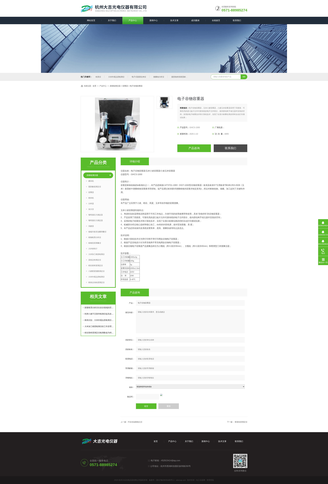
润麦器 (91, 226)
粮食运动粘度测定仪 (96, 282)
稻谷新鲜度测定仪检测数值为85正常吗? (99, 333)
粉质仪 (98, 77)
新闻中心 (154, 20)
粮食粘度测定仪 (241, 422)
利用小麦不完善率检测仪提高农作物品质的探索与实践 (99, 314)
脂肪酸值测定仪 (94, 187)
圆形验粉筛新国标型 (179, 77)
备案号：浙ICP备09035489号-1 (161, 480)
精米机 (91, 198)
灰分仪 (91, 209)
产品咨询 (194, 148)
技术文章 (174, 20)
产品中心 (133, 20)
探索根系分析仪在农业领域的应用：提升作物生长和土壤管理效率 (99, 307)
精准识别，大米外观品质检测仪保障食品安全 (99, 320)
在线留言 (216, 20)
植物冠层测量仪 (94, 243)
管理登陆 (210, 480)
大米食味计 (92, 249)
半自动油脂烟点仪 (135, 422)
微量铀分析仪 (158, 77)
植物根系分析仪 (94, 237)
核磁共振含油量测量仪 (97, 232)
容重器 (125, 86)
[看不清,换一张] (184, 395)
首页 (94, 86)
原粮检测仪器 (115, 86)
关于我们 (112, 20)
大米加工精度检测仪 (96, 254)
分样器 (91, 204)
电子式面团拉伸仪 (139, 77)
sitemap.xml (181, 480)
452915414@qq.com (170, 460)
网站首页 (91, 20)
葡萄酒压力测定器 (95, 215)
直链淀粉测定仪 (94, 260)
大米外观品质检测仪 (116, 77)
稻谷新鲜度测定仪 (95, 265)
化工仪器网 (200, 480)
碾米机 (91, 181)
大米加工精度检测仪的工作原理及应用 (99, 326)
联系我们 (237, 20)
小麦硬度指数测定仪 (96, 271)
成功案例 (195, 20)
